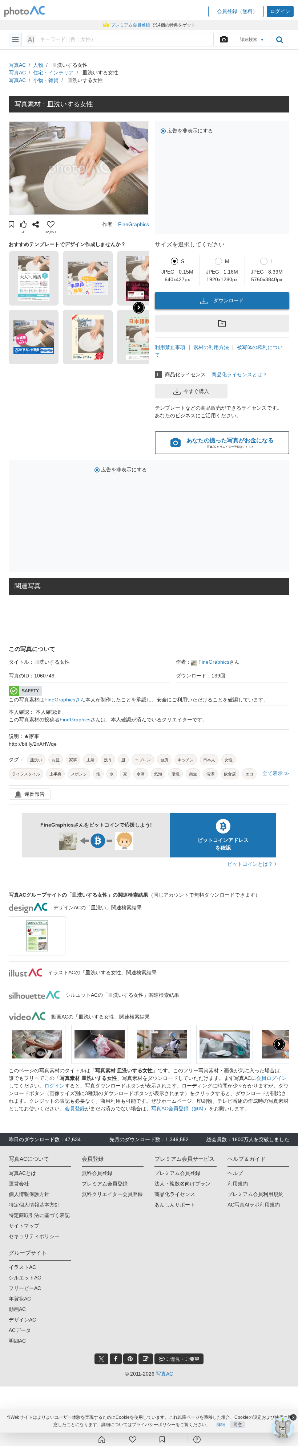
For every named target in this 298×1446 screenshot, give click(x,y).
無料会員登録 (97, 1173)
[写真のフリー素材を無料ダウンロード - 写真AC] (24, 11)
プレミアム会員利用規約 (255, 1194)
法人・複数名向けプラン (182, 1184)
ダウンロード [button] (228, 300)
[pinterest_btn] (130, 1358)
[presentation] (279, 1044)
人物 (38, 65)
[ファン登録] (132, 1439)
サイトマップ (24, 1226)
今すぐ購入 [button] (196, 391)
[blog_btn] (145, 1358)
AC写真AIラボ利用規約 (253, 1205)
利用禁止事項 (170, 347)
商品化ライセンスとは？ (239, 374)
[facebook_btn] (116, 1358)
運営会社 (19, 1184)
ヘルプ (235, 1173)
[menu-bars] (15, 39)
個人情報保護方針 (29, 1194)
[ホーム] (101, 1439)
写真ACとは (22, 1173)
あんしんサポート (174, 1205)
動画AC (17, 1309)
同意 (237, 1424)
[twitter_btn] (101, 1358)
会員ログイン (271, 1078)
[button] (236, 11)
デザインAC (22, 1320)
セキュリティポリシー (34, 1236)
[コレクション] (162, 1439)
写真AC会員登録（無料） (180, 1108)
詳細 (221, 1424)
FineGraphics (133, 224)
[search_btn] (279, 39)
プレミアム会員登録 (105, 1184)
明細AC (17, 1341)
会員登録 (75, 1108)
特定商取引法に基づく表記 (39, 1215)
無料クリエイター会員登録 (112, 1194)
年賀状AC (20, 1299)
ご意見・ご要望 (182, 1359)
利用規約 (237, 1184)
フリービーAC (25, 1288)
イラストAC (22, 1267)
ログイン (54, 1086)
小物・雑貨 (46, 80)
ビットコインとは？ (250, 864)
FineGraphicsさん (64, 699)
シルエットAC (25, 1278)
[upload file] (223, 39)
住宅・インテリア (53, 72)
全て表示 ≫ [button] (275, 773)
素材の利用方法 (211, 347)
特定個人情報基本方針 (34, 1205)
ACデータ (20, 1330)
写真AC (17, 65)
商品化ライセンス (174, 1194)
